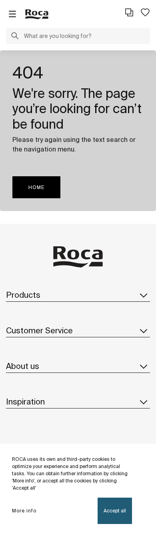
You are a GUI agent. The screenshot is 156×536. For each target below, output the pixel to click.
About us (22, 366)
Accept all (115, 510)
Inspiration (25, 401)
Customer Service (39, 330)
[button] (15, 36)
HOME (36, 187)
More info (24, 510)
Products (23, 294)
